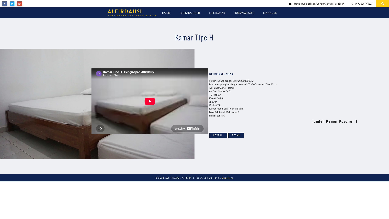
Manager (270, 12)
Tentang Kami (189, 12)
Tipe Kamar (217, 12)
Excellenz (228, 177)
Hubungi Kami (244, 12)
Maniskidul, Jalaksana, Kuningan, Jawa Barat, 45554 (319, 3)
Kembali (218, 135)
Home (166, 12)
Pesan (236, 135)
